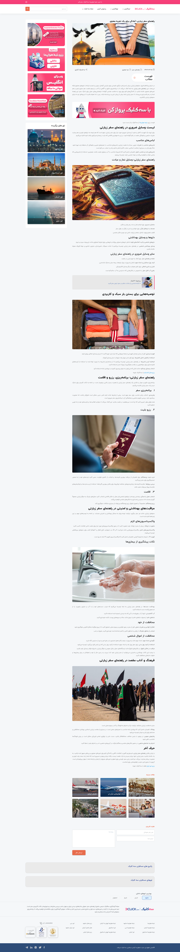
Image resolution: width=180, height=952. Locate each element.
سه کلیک (123, 947)
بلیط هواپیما (151, 923)
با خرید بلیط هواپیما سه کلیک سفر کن (90, 2)
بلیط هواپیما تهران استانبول (108, 932)
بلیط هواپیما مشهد (129, 923)
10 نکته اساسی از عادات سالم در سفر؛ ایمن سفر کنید (124, 283)
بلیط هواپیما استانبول (148, 932)
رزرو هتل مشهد (87, 923)
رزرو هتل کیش (87, 932)
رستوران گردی (101, 9)
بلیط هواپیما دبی (129, 928)
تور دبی (72, 923)
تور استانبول (112, 928)
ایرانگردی (127, 9)
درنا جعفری (125, 69)
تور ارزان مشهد (70, 928)
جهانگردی (115, 9)
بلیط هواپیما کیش (149, 928)
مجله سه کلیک (88, 9)
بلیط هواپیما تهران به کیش (108, 923)
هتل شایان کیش (87, 928)
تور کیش (131, 932)
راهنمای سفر (136, 69)
